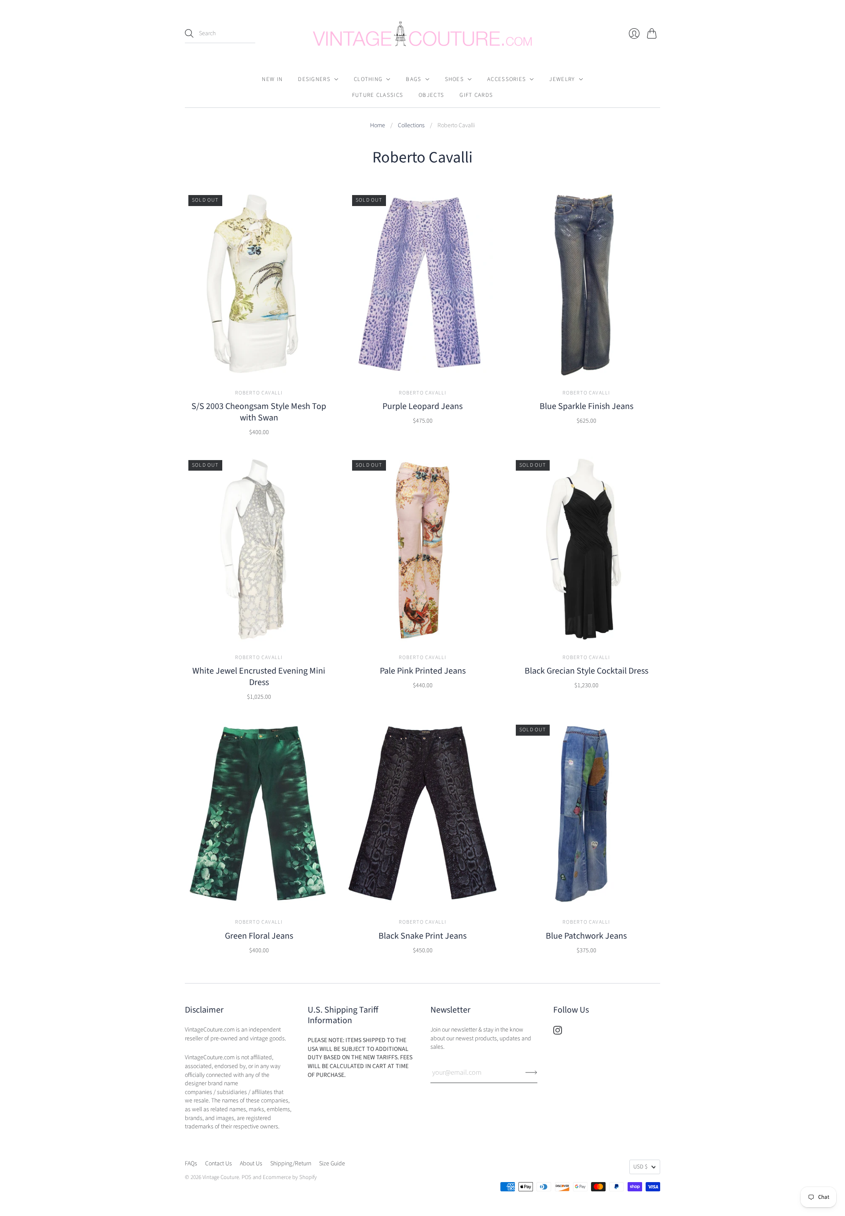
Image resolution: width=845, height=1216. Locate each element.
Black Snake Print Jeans (422, 936)
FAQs (191, 1163)
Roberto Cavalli (259, 393)
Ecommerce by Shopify (290, 1177)
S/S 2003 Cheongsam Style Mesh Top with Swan (258, 412)
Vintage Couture (220, 1177)
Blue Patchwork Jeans (586, 936)
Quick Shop (259, 366)
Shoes (454, 79)
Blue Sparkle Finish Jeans (586, 406)
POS (246, 1177)
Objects (431, 95)
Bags (413, 79)
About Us (251, 1163)
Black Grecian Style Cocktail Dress (586, 671)
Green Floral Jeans (259, 936)
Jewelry (562, 79)
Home (377, 126)
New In (272, 79)
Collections (411, 126)
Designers (314, 79)
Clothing (368, 79)
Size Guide (332, 1163)
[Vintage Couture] (422, 33)
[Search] (189, 33)
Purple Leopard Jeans (422, 406)
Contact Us (218, 1163)
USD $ (640, 1167)
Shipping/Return (290, 1163)
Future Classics (378, 95)
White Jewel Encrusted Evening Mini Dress (258, 677)
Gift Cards (476, 95)
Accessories (506, 79)
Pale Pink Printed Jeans (423, 671)
